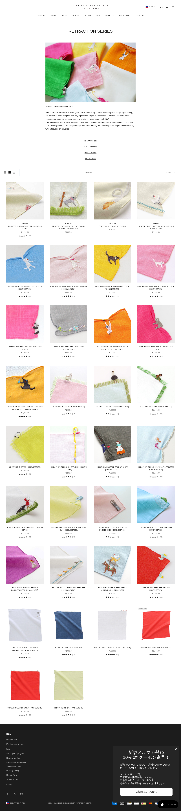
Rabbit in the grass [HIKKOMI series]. (156, 407)
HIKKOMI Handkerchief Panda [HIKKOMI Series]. (25, 348)
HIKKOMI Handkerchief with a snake (156, 648)
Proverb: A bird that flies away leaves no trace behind (156, 226)
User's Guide (125, 15)
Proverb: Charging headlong (112, 225)
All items (41, 15)
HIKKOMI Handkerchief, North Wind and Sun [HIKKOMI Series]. (68, 528)
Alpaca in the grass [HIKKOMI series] (69, 407)
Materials (109, 15)
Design (88, 15)
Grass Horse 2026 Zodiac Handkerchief (25, 708)
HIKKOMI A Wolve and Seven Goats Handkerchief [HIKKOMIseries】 (112, 528)
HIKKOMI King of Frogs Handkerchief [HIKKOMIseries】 (156, 528)
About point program (15, 753)
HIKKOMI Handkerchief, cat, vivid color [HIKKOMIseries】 (25, 288)
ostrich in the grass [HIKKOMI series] (112, 407)
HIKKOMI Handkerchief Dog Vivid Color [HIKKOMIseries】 (112, 288)
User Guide (11, 739)
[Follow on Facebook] (7, 793)
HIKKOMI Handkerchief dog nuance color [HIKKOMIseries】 (156, 288)
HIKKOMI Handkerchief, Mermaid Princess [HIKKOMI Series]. (156, 468)
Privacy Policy (12, 770)
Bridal (53, 15)
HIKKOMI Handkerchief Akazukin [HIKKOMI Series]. (25, 528)
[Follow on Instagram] (21, 793)
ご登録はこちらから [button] (146, 791)
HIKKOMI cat (90, 141)
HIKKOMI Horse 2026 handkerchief (69, 708)
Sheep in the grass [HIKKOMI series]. (25, 467)
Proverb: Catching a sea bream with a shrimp (25, 226)
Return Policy (12, 775)
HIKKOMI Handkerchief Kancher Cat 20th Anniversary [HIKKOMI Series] (25, 408)
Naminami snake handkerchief (68, 648)
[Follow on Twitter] (14, 793)
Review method (13, 758)
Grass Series (91, 152)
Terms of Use (12, 780)
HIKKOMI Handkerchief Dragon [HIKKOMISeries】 (156, 589)
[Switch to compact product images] (14, 172)
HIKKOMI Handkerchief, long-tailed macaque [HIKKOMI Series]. (112, 348)
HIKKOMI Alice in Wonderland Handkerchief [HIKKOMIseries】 (25, 589)
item (98, 15)
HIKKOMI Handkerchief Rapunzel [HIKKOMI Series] (69, 468)
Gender (75, 15)
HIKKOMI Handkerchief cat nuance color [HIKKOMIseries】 (68, 288)
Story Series (90, 158)
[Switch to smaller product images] (9, 172)
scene (64, 15)
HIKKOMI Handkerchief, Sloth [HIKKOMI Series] (156, 348)
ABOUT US (140, 15)
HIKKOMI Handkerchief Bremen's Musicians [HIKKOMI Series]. (112, 589)
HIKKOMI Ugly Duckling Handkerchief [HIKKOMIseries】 (68, 589)
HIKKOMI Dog (90, 147)
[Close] (176, 749)
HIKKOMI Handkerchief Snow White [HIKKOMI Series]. (112, 468)
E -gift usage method (15, 744)
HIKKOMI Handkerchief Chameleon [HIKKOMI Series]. (69, 348)
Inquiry (9, 784)
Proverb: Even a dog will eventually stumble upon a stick (68, 226)
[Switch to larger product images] (5, 172)
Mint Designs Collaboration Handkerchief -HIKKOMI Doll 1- (25, 649)
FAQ (8, 749)
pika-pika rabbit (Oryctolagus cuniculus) (112, 648)
